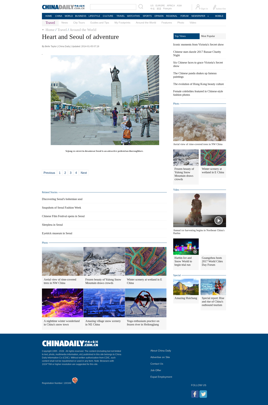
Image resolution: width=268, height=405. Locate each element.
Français (167, 8)
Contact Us (156, 363)
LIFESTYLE (94, 16)
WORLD (69, 16)
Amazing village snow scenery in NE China (103, 322)
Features (167, 22)
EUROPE (160, 5)
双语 (159, 8)
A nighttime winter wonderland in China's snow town (62, 322)
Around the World (146, 22)
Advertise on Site (160, 357)
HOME (48, 16)
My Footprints (122, 22)
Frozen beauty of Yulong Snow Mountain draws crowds (103, 281)
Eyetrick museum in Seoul (57, 233)
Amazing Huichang (185, 298)
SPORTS (147, 16)
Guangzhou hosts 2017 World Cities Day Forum (212, 261)
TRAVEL (120, 16)
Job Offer (155, 370)
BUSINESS (80, 16)
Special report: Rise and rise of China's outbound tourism (213, 302)
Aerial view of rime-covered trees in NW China (60, 281)
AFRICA (171, 5)
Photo (180, 22)
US (152, 5)
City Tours (79, 22)
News (64, 22)
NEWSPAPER (198, 16)
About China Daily (160, 350)
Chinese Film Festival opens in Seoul (63, 216)
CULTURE (108, 16)
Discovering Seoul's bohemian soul (62, 199)
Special (177, 275)
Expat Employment (161, 376)
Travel (62, 30)
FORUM (184, 16)
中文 (152, 8)
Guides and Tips (99, 22)
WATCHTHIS (133, 16)
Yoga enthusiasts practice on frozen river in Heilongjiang (143, 322)
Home (50, 30)
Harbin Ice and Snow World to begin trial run (183, 261)
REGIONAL (171, 16)
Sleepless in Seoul (52, 224)
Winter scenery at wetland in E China (144, 281)
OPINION (159, 16)
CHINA (58, 16)
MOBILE (219, 16)
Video (193, 22)
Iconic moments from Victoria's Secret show (198, 44)
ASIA (179, 5)
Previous (49, 172)
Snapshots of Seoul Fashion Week (61, 207)
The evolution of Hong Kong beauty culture (198, 84)
